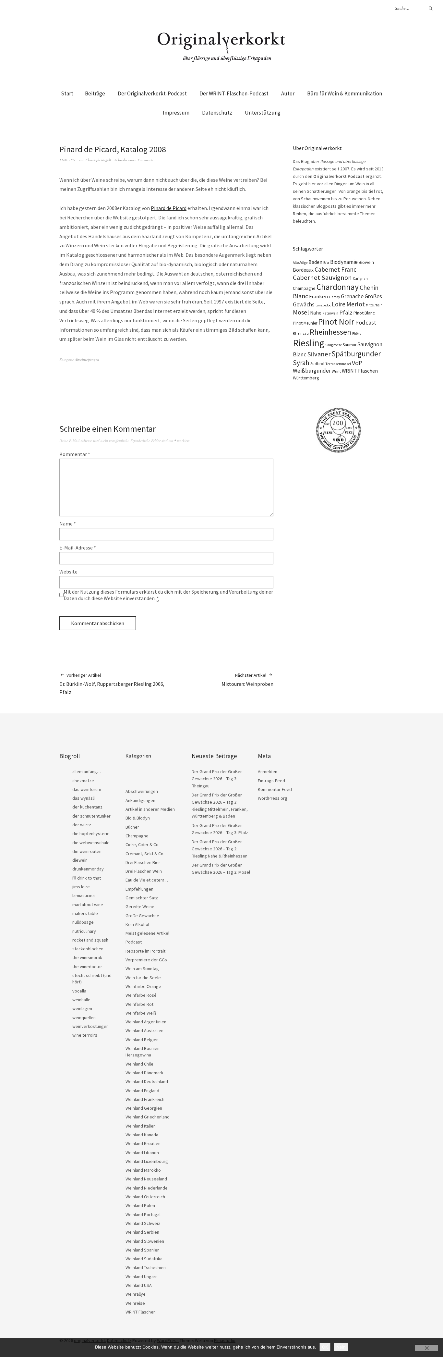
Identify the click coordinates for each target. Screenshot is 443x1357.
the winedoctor (87, 966)
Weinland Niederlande (147, 1188)
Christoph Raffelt (98, 159)
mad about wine (87, 904)
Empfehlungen (139, 889)
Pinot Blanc (364, 313)
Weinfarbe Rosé (141, 995)
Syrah (301, 362)
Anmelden (267, 771)
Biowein (366, 262)
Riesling (308, 343)
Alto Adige (300, 262)
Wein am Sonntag (142, 968)
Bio (326, 262)
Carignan (360, 278)
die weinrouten (87, 851)
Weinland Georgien (144, 1108)
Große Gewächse (142, 916)
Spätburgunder (356, 353)
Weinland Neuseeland (146, 1179)
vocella (79, 991)
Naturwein (330, 313)
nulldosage (83, 922)
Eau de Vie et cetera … (148, 880)
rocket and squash (90, 940)
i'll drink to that (86, 878)
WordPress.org (272, 798)
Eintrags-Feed (271, 780)
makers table (85, 913)
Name (67, 523)
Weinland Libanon (142, 1152)
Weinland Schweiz (143, 1223)
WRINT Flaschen (360, 370)
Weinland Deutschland (147, 1081)
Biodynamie (344, 261)
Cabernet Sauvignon (322, 277)
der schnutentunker (91, 816)
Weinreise (135, 1303)
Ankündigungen (140, 800)
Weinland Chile (139, 1064)
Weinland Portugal (143, 1214)
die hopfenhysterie (91, 833)
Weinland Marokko (143, 1170)
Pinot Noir (336, 321)
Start (67, 93)
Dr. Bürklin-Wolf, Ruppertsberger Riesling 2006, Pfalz (111, 683)
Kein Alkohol (137, 924)
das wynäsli (83, 798)
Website (68, 571)
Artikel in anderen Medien (150, 809)
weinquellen (84, 1017)
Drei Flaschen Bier (143, 862)
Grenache (352, 296)
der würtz (81, 825)
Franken (318, 296)
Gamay (334, 297)
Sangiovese (333, 345)
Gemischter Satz (142, 898)
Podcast (365, 322)
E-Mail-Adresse (77, 547)
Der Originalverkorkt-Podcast (152, 93)
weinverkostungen (90, 1026)
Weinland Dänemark (144, 1073)
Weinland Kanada (142, 1135)
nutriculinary (84, 931)
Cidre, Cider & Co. (143, 844)
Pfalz (346, 312)
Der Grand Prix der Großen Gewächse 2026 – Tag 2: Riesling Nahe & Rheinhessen (219, 848)
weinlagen (82, 1008)
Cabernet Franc (335, 269)
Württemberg (306, 378)
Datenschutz (217, 112)
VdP (357, 363)
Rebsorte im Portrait (145, 951)
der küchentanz (87, 807)
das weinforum (86, 789)
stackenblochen (87, 949)
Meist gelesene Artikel (147, 933)
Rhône (356, 333)
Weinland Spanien (143, 1250)
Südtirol (317, 363)
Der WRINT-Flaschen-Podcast (234, 93)
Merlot (355, 304)
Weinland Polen (140, 1205)
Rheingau (301, 333)
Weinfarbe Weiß (141, 1013)
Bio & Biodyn (138, 818)
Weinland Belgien (142, 1039)
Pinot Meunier (305, 323)
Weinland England (142, 1090)
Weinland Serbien (142, 1232)
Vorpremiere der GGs (146, 960)
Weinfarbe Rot (139, 1004)
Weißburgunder (312, 370)
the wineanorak (87, 957)
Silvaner (318, 354)
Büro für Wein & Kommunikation (344, 93)
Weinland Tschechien (146, 1267)
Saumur (349, 345)
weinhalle (81, 1000)
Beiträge (95, 93)
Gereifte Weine (140, 906)
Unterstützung (263, 112)
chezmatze (83, 780)
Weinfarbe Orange (143, 986)
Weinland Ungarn (142, 1276)
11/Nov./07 (67, 159)
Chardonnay (338, 287)
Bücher (132, 827)
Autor (287, 93)
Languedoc (323, 305)
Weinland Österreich (145, 1197)
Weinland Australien (144, 1030)
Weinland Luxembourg (147, 1161)
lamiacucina (83, 895)
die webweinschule (91, 842)
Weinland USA (139, 1285)
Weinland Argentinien (146, 1022)
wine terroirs (84, 1035)
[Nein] (426, 1347)
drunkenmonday (88, 869)
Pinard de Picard (168, 208)
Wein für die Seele (143, 978)
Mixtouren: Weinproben (247, 679)
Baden (315, 262)
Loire (338, 304)
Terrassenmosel (338, 364)
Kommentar (74, 454)
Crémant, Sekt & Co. (145, 854)
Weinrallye (136, 1294)
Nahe (315, 313)
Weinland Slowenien (145, 1241)
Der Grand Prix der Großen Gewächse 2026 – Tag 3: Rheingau (217, 778)
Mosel (301, 312)
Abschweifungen (87, 359)
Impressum (176, 112)
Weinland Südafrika (144, 1259)
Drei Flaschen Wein (144, 871)
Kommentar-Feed (275, 789)
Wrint (336, 371)
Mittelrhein (374, 305)
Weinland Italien (141, 1126)
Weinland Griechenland (148, 1117)
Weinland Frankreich (145, 1099)
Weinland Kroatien (143, 1143)
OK (325, 1347)
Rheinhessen (330, 332)
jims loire (81, 887)
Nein (341, 1347)
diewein (80, 860)
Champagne (304, 288)
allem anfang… (86, 771)
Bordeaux (303, 270)
